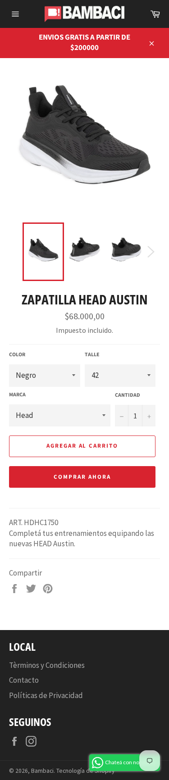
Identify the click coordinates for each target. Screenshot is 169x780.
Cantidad (127, 395)
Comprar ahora (82, 477)
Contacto (24, 680)
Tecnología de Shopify (85, 771)
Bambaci (42, 771)
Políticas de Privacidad (46, 695)
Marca (17, 395)
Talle (92, 354)
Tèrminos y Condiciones (47, 665)
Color (17, 354)
